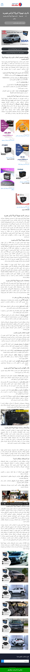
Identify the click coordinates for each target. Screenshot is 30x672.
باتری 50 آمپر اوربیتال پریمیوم (8, 140)
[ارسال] (2, 661)
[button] (28, 4)
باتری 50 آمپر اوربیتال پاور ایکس (22, 135)
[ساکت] (5, 503)
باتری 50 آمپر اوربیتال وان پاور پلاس (23, 207)
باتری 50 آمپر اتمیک (10, 157)
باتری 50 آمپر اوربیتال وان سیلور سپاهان (7, 189)
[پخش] (27, 503)
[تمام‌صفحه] (2, 503)
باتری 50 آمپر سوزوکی (24, 181)
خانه (26, 16)
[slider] (16, 503)
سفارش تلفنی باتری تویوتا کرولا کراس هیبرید (15, 52)
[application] (15, 497)
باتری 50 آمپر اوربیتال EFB (23, 164)
